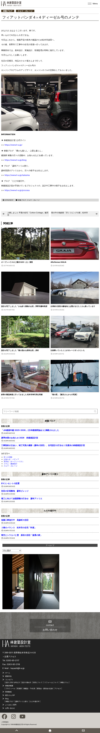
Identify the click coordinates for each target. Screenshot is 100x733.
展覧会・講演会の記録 (45, 688)
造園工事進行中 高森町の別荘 (15, 520)
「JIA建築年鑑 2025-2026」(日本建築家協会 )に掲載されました (30, 430)
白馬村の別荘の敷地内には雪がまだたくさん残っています (73, 306)
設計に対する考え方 (13, 682)
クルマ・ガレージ (25, 11)
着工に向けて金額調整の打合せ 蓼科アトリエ (21, 498)
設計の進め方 (26, 682)
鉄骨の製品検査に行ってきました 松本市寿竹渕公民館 (22, 394)
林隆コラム (64, 682)
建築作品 (8, 676)
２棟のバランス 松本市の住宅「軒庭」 (18, 527)
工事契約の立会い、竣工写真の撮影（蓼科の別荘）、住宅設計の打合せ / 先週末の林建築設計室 (43, 445)
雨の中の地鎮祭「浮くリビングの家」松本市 (69, 212)
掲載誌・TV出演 (29, 688)
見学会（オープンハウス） (14, 461)
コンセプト (9, 680)
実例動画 (8, 692)
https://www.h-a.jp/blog (15, 160)
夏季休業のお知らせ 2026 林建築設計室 (19, 437)
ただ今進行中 (50, 510)
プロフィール (10, 688)
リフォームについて (51, 682)
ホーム (7, 673)
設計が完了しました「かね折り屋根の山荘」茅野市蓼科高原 (24, 306)
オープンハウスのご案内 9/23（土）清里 (17, 262)
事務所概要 (9, 686)
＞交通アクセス (9, 656)
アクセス (58, 688)
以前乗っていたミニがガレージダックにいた (68, 350)
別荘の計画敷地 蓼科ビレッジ (15, 491)
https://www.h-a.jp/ (13, 145)
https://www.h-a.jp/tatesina (17, 175)
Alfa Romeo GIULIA (58, 262)
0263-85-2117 (12, 660)
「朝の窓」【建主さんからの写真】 (64, 394)
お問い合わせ (10, 708)
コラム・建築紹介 (10, 464)
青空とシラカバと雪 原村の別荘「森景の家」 (21, 535)
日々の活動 (8, 457)
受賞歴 (19, 688)
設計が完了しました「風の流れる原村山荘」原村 (20, 350)
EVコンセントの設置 (10, 483)
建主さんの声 (10, 695)
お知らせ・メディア (11, 459)
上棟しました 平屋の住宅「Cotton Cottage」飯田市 (27, 213)
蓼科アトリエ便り (50, 474)
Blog (7, 699)
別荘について (38, 682)
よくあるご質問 (10, 705)
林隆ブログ (7, 11)
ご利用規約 (5, 722)
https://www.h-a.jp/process (17, 190)
